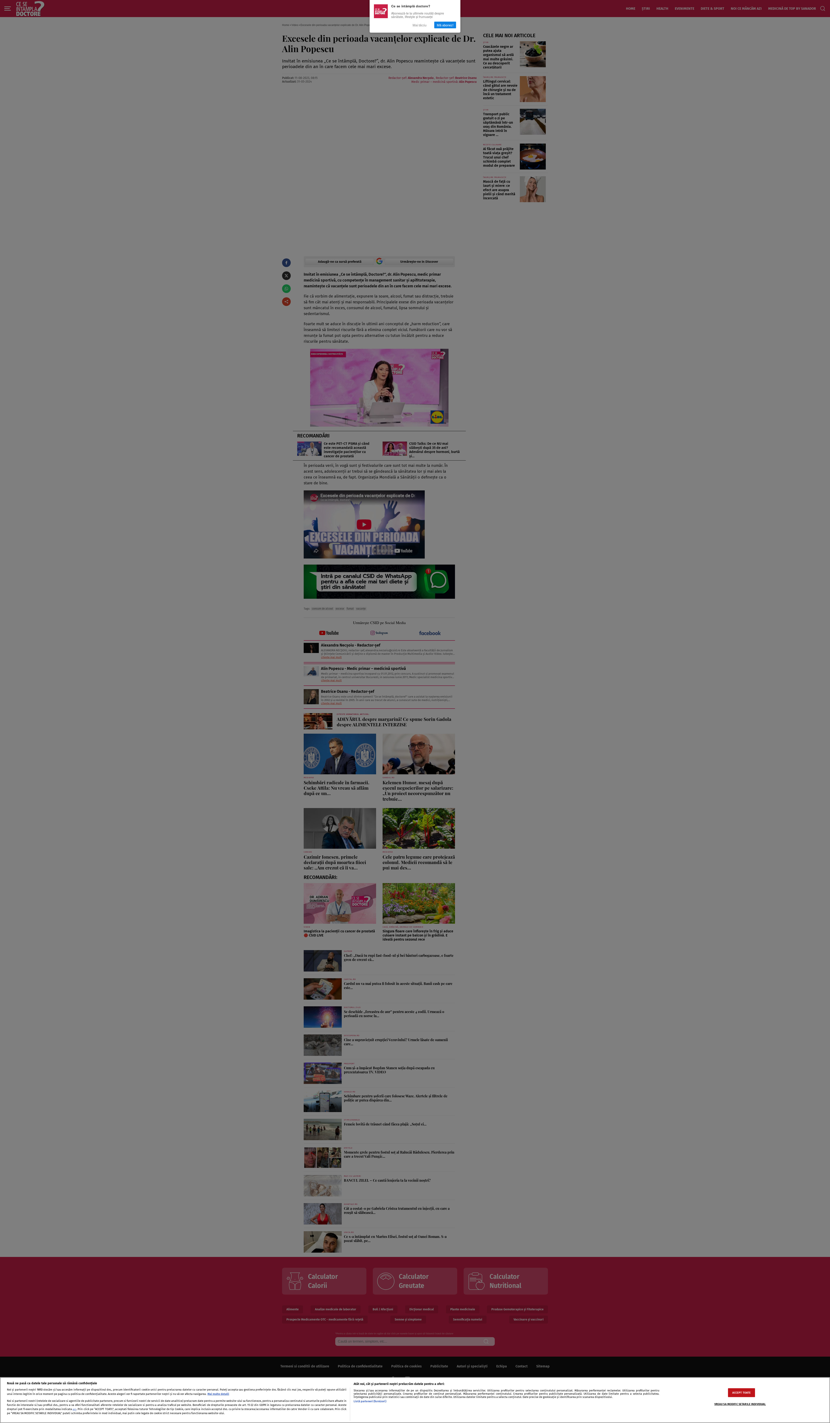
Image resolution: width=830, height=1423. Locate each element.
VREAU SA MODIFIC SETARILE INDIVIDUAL (740, 1404)
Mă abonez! (445, 24)
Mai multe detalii (218, 1394)
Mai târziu (419, 24)
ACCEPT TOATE (741, 1392)
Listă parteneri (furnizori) (370, 1401)
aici (74, 1409)
